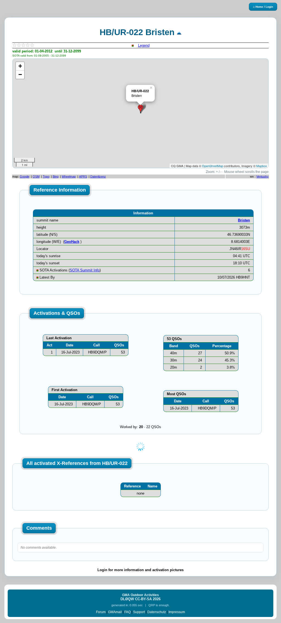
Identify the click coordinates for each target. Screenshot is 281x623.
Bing (55, 176)
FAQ (127, 612)
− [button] (20, 74)
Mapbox (261, 166)
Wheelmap (69, 176)
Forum (101, 612)
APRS (83, 176)
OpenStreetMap (212, 166)
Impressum (176, 612)
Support (139, 612)
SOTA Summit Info (85, 270)
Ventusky (262, 176)
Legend (144, 45)
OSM (36, 176)
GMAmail (115, 612)
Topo (46, 176)
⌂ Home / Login (263, 6)
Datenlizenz (98, 176)
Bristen (244, 220)
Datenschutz (156, 612)
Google (24, 176)
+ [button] (20, 66)
